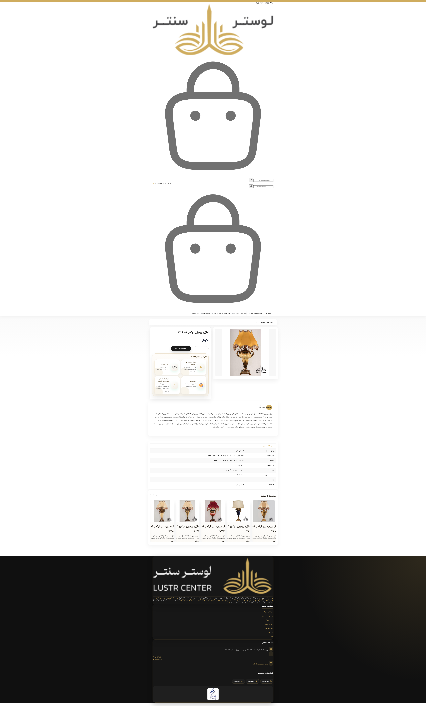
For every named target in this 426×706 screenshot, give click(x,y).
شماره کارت (270, 633)
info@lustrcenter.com (260, 664)
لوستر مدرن (269, 600)
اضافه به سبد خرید (180, 348)
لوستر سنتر (270, 598)
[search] (251, 180)
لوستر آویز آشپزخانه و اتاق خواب (207, 600)
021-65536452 (268, 3)
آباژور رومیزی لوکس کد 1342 (265, 322)
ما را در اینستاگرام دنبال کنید (213, 1)
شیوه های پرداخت (268, 620)
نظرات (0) (262, 407)
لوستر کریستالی (160, 598)
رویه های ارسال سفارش (267, 616)
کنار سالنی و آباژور (230, 600)
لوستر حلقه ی (241, 600)
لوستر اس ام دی (251, 600)
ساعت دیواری (193, 600)
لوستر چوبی (170, 598)
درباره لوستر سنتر (269, 628)
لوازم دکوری (183, 600)
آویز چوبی (221, 600)
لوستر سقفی (261, 600)
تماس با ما (270, 637)
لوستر (176, 598)
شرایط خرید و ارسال (268, 612)
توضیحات (269, 407)
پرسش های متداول (268, 624)
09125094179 (259, 3)
